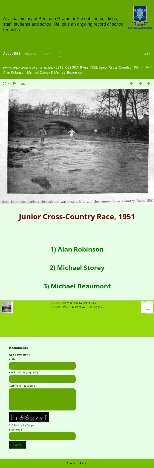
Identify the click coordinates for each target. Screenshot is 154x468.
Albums (30, 53)
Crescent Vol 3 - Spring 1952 (37, 67)
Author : (14, 359)
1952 (15, 67)
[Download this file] (23, 83)
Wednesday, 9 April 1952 (81, 302)
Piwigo (83, 463)
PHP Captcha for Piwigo (21, 425)
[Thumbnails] (132, 83)
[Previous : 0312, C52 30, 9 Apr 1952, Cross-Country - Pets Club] (140, 83)
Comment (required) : (22, 385)
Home (7, 67)
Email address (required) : (24, 372)
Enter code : (16, 429)
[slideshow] (14, 83)
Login (147, 54)
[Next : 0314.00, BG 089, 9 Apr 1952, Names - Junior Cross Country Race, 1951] (148, 83)
